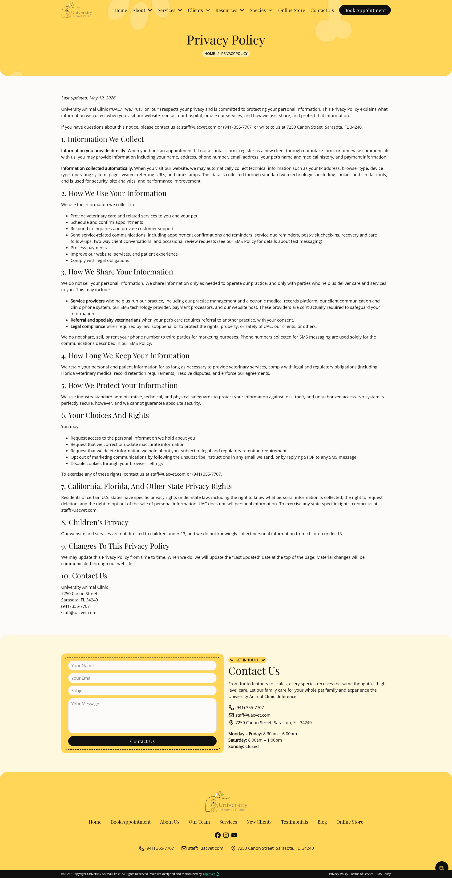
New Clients (259, 821)
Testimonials (294, 821)
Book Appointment (365, 10)
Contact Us (322, 10)
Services (228, 821)
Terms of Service (362, 874)
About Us (169, 821)
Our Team (199, 821)
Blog (322, 821)
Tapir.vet (209, 874)
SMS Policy (245, 241)
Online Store (291, 10)
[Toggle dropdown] (150, 10)
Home (120, 10)
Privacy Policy (338, 874)
